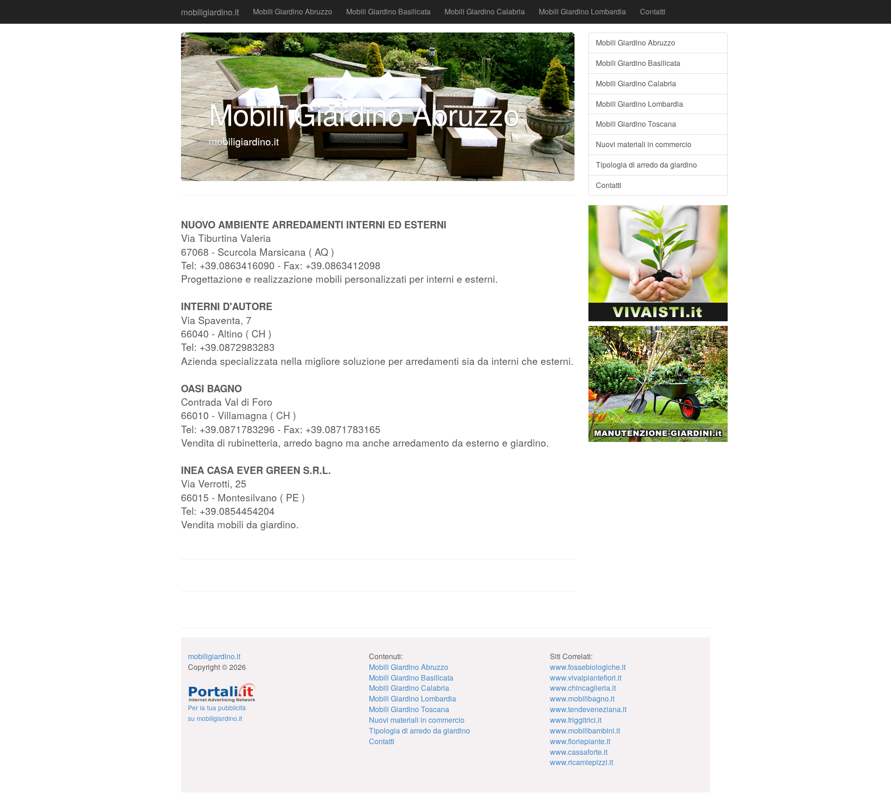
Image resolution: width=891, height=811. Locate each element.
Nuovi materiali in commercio (643, 144)
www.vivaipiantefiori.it (585, 677)
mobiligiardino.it (210, 12)
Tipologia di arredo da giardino (646, 164)
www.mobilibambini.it (585, 730)
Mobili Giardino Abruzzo (292, 11)
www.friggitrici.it (575, 719)
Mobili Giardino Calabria (485, 11)
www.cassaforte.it (578, 751)
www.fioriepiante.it (580, 741)
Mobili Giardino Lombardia (582, 11)
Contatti (652, 11)
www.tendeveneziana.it (588, 709)
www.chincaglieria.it (583, 687)
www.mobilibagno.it (582, 698)
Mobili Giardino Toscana (636, 123)
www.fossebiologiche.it (588, 667)
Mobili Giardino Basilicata (388, 11)
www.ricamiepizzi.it (581, 762)
